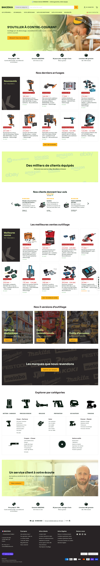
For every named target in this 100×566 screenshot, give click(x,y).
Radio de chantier (76, 444)
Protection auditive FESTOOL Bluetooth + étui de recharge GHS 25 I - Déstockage (50, 287)
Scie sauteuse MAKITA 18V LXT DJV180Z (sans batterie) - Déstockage (89, 134)
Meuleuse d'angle (85, 421)
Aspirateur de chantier (77, 446)
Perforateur (19, 423)
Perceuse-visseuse (21, 421)
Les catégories (6, 12)
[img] (50, 194)
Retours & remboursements (46, 538)
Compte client (42, 534)
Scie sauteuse (52, 421)
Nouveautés (67, 12)
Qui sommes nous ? (25, 534)
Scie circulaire (52, 423)
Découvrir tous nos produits (18, 38)
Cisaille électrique (28, 444)
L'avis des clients (24, 540)
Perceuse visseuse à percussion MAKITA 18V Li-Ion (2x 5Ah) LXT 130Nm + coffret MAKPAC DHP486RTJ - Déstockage (89, 102)
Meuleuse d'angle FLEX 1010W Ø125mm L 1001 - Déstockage (88, 251)
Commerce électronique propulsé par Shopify (12, 561)
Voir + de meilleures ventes (50, 298)
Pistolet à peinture (77, 449)
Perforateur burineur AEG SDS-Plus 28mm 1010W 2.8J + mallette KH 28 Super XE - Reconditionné (49, 135)
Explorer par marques (50, 370)
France (92, 554)
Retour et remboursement (64, 534)
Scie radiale (51, 425)
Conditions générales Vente (65, 536)
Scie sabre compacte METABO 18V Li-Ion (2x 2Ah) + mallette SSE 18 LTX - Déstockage (11, 287)
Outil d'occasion (57, 12)
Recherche (4, 558)
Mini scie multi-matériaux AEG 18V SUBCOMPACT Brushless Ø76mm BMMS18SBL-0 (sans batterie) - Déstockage (49, 101)
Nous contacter (24, 544)
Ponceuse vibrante (85, 428)
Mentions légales (62, 542)
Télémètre (75, 442)
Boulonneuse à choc (21, 425)
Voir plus (18, 432)
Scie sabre (51, 426)
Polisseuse (83, 425)
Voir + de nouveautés (50, 144)
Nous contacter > (16, 483)
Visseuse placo (20, 428)
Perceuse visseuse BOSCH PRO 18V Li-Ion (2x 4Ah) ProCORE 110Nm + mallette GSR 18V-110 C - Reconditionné (69, 287)
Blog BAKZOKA (24, 542)
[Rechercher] (76, 7)
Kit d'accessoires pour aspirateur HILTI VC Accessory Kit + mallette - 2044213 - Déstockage (50, 252)
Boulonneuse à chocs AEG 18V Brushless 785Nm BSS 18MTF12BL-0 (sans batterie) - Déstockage (11, 135)
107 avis (49, 195)
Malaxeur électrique (77, 447)
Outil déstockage (29, 12)
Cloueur (26, 442)
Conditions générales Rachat (65, 538)
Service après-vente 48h (45, 542)
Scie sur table (52, 430)
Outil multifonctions (29, 440)
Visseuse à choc (20, 426)
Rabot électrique (28, 446)
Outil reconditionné (43, 12)
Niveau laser (75, 440)
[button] (12, 204)
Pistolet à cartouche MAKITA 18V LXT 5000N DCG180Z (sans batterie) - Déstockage (69, 135)
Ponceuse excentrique (86, 426)
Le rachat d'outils (24, 538)
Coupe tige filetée (28, 449)
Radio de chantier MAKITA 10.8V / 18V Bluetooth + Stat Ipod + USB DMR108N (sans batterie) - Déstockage (30, 287)
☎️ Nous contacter (92, 12)
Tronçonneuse (27, 447)
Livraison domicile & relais (45, 536)
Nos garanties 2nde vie (26, 536)
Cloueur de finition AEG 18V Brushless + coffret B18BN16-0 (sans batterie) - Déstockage (30, 135)
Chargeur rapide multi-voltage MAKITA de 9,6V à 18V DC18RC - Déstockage (89, 286)
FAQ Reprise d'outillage (45, 547)
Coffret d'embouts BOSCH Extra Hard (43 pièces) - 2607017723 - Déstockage (69, 100)
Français (83, 554)
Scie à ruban (52, 428)
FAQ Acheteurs (43, 544)
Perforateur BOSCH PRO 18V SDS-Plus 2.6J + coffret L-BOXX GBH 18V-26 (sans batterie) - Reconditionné (69, 253)
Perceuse (18, 430)
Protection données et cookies (65, 540)
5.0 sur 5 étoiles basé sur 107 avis (54, 521)
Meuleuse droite (85, 423)
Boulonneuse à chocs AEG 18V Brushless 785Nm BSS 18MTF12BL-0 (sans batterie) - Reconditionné (30, 100)
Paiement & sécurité (44, 540)
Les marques (17, 12)
